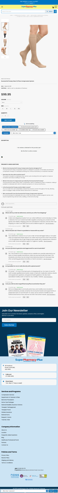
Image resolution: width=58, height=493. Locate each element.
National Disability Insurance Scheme (12, 405)
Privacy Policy (5, 455)
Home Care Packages (8, 402)
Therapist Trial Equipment (9, 407)
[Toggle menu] (2, 7)
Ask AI (50, 11)
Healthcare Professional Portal (10, 440)
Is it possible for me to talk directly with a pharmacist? (22, 266)
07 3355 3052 (10, 375)
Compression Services (8, 395)
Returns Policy (5, 458)
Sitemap (42, 488)
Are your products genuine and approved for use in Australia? (25, 248)
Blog (3, 437)
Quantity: (4, 113)
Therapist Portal (6, 410)
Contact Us (5, 445)
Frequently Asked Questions (9, 435)
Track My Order (6, 420)
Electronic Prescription (8, 400)
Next (5, 57)
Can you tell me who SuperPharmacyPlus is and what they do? (25, 284)
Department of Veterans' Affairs (11, 397)
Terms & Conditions (7, 463)
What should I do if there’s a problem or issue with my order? (24, 230)
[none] (34, 48)
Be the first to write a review (29, 151)
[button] (29, 151)
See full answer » (50, 223)
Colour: (6, 99)
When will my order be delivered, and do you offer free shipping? (25, 213)
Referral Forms (6, 415)
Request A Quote (6, 417)
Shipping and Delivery (8, 460)
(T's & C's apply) (29, 3)
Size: (5, 106)
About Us (4, 430)
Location (4, 432)
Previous (5, 20)
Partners (4, 442)
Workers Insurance (7, 412)
